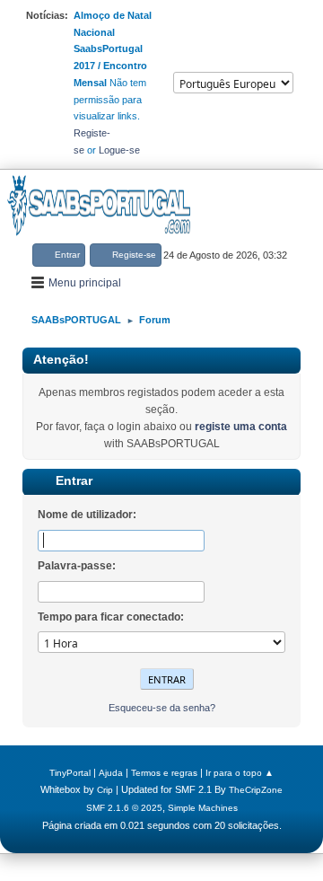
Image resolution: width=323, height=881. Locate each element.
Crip (105, 790)
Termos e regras (164, 773)
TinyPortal (70, 773)
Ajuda (111, 773)
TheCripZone (256, 790)
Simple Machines (203, 808)
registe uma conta (241, 426)
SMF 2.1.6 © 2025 (124, 808)
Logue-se (119, 150)
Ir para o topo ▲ (239, 773)
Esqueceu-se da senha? (162, 707)
